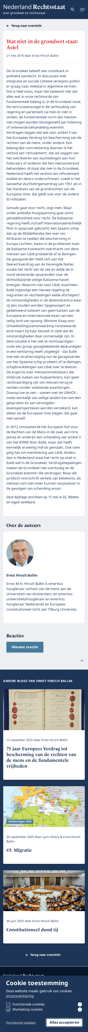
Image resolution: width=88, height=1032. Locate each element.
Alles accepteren (64, 1023)
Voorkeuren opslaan (21, 1022)
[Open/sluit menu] (81, 9)
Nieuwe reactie (25, 647)
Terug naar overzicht (26, 25)
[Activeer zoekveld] (71, 9)
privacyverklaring (20, 996)
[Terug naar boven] (82, 660)
